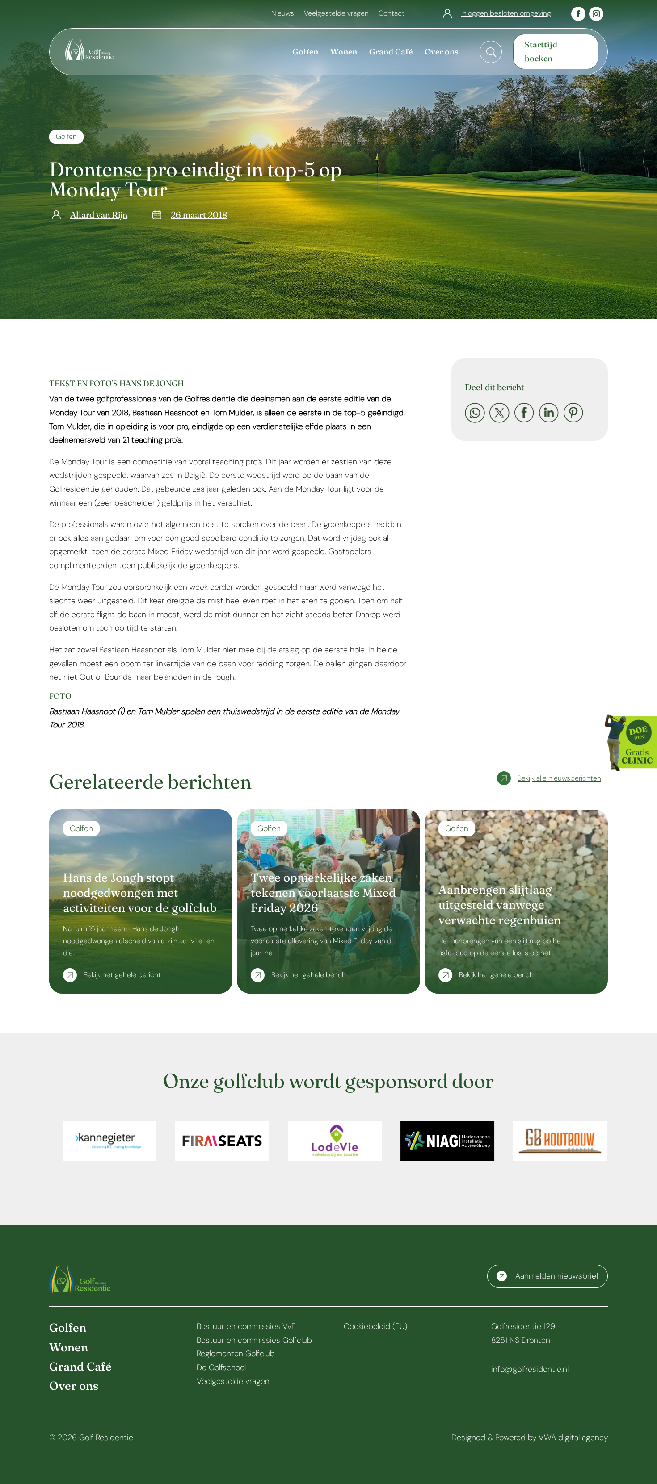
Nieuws (282, 14)
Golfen (66, 136)
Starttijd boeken (541, 51)
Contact (391, 14)
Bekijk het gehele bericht (122, 974)
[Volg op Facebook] (578, 14)
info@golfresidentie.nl (530, 1369)
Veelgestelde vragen (336, 14)
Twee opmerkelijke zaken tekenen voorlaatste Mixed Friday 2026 (323, 892)
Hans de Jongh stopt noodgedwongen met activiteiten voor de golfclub (139, 892)
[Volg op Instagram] (596, 14)
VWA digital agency (573, 1437)
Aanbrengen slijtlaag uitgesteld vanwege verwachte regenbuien (499, 904)
